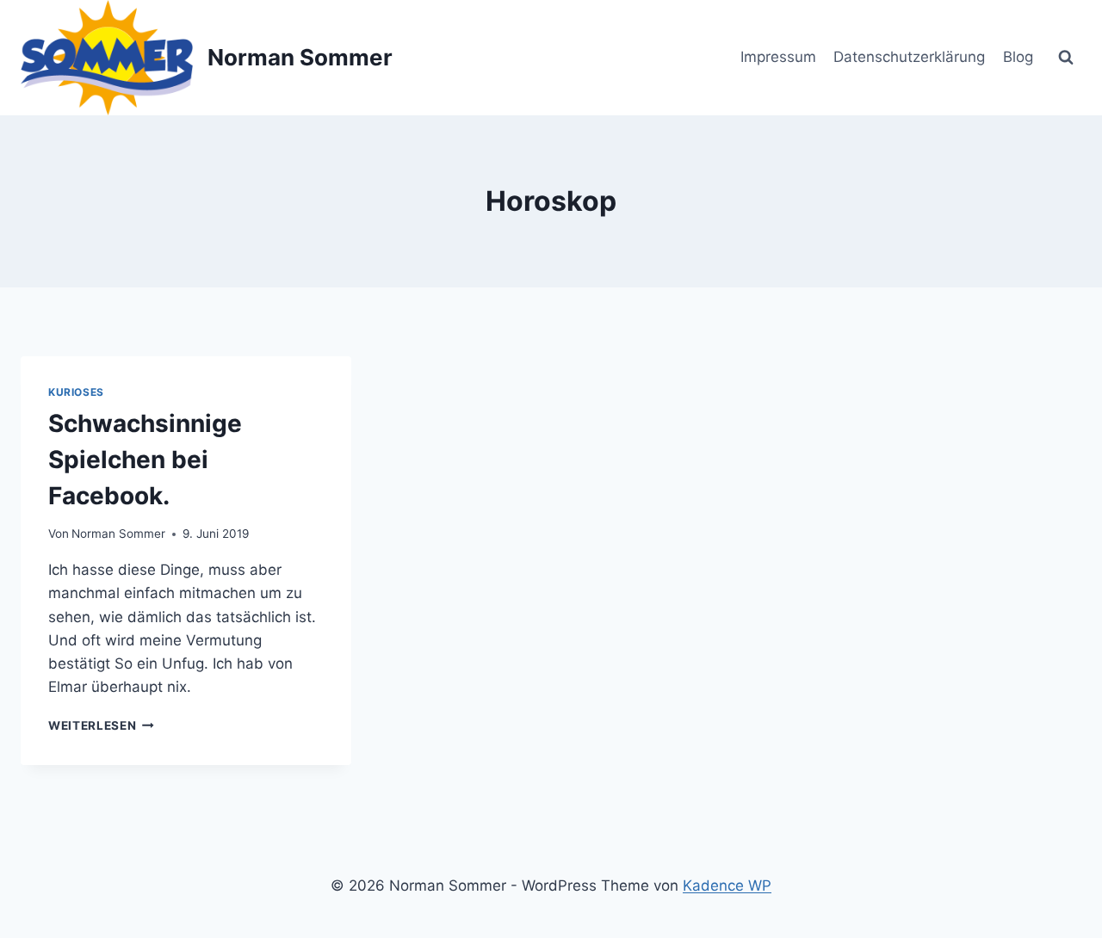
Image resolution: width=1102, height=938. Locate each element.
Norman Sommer (118, 533)
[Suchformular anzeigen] (1065, 57)
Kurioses (76, 392)
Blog (1018, 56)
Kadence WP (727, 885)
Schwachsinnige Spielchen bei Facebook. (145, 459)
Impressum (778, 56)
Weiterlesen (101, 725)
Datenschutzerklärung (909, 56)
